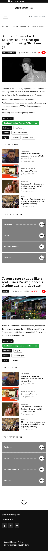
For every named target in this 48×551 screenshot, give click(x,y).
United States (28, 138)
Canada (15, 360)
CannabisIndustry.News (19, 545)
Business (25, 151)
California (15, 138)
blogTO (18, 351)
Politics (25, 196)
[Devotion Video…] (10, 171)
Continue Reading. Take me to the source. (21, 123)
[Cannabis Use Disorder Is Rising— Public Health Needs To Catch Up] (10, 186)
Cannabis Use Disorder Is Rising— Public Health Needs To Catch (33, 186)
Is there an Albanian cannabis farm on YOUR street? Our (32, 155)
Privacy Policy (17, 542)
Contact (6, 542)
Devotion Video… (29, 171)
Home (7, 27)
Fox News (18, 128)
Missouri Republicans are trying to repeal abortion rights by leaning (33, 201)
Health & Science (20, 27)
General (25, 181)
